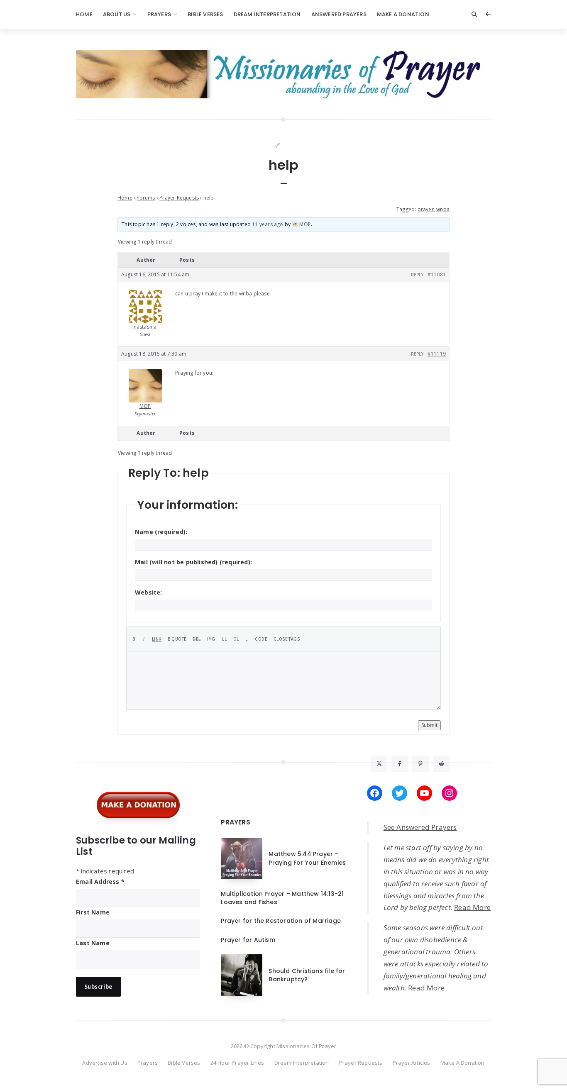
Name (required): (161, 532)
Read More (472, 907)
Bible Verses (205, 14)
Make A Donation (403, 14)
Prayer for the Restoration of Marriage (281, 921)
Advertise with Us (104, 1062)
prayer (426, 209)
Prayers (159, 14)
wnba (443, 209)
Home (84, 14)
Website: (148, 592)
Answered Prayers (339, 14)
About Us (117, 14)
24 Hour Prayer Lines (237, 1062)
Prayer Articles (411, 1062)
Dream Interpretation (267, 14)
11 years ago (267, 224)
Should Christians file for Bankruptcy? (307, 975)
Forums (146, 197)
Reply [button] (417, 275)
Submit (429, 725)
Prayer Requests (179, 197)
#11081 (437, 274)
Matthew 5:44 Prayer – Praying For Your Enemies (307, 858)
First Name (93, 912)
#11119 (437, 353)
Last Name (93, 943)
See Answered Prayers (420, 827)
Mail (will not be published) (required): (193, 562)
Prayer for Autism (248, 940)
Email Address (100, 881)
